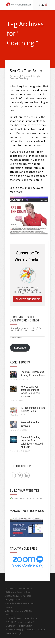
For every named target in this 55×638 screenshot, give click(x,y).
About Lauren (31, 618)
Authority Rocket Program (19, 626)
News (18, 618)
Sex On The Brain (26, 70)
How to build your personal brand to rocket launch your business (30, 391)
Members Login (14, 633)
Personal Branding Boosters (30, 424)
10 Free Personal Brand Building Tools (33, 409)
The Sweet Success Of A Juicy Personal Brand (33, 373)
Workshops (29, 629)
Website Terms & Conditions (18, 611)
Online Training (13, 629)
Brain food (27, 76)
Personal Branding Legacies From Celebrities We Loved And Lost (32, 442)
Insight (37, 76)
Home (9, 618)
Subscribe (20, 347)
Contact (42, 629)
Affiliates (9, 614)
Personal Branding (19, 78)
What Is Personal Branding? (20, 622)
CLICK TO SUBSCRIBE (28, 299)
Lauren (16, 76)
